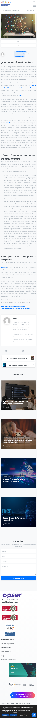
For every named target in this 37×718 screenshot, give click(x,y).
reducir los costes (27, 265)
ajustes (15, 712)
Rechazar (13, 715)
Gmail (8, 123)
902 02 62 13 (30, 10)
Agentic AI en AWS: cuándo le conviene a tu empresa (15, 402)
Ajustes (21, 715)
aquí (20, 95)
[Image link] (14, 608)
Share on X (28, 351)
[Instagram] (11, 1)
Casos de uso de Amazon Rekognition (14, 519)
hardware (4, 267)
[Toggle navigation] (34, 5)
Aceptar (5, 715)
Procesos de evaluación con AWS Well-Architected (17, 441)
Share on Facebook (13, 351)
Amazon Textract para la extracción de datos (14, 480)
